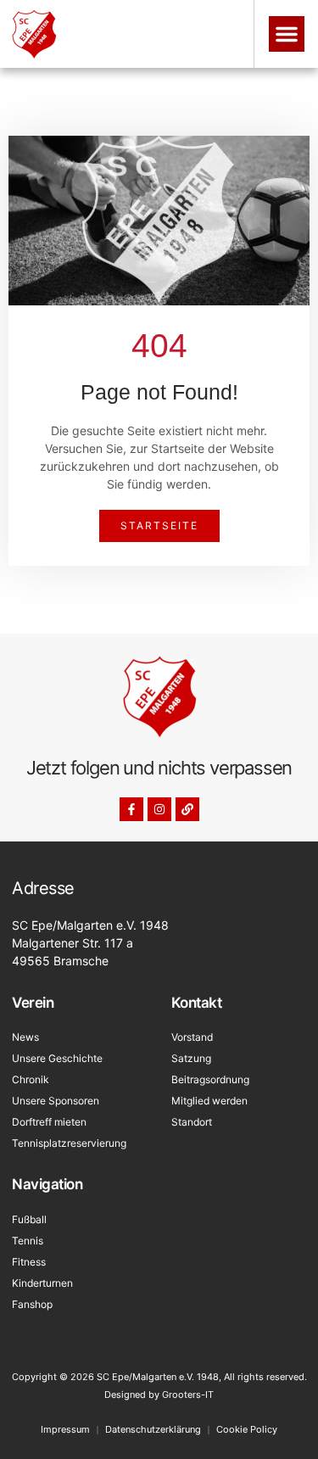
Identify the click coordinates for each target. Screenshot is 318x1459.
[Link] (187, 809)
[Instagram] (159, 809)
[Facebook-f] (131, 809)
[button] (286, 34)
